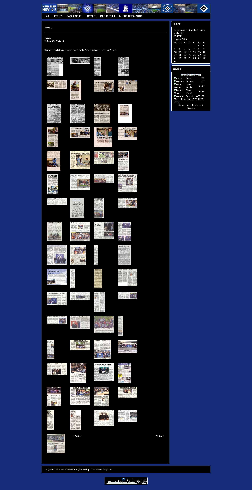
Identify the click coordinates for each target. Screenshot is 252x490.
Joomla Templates (104, 469)
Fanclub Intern (107, 16)
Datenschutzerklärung (130, 16)
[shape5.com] (126, 481)
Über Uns (58, 16)
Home (46, 16)
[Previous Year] (175, 35)
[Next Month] (181, 35)
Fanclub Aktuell (75, 16)
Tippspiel (91, 16)
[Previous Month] (177, 35)
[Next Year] (179, 35)
